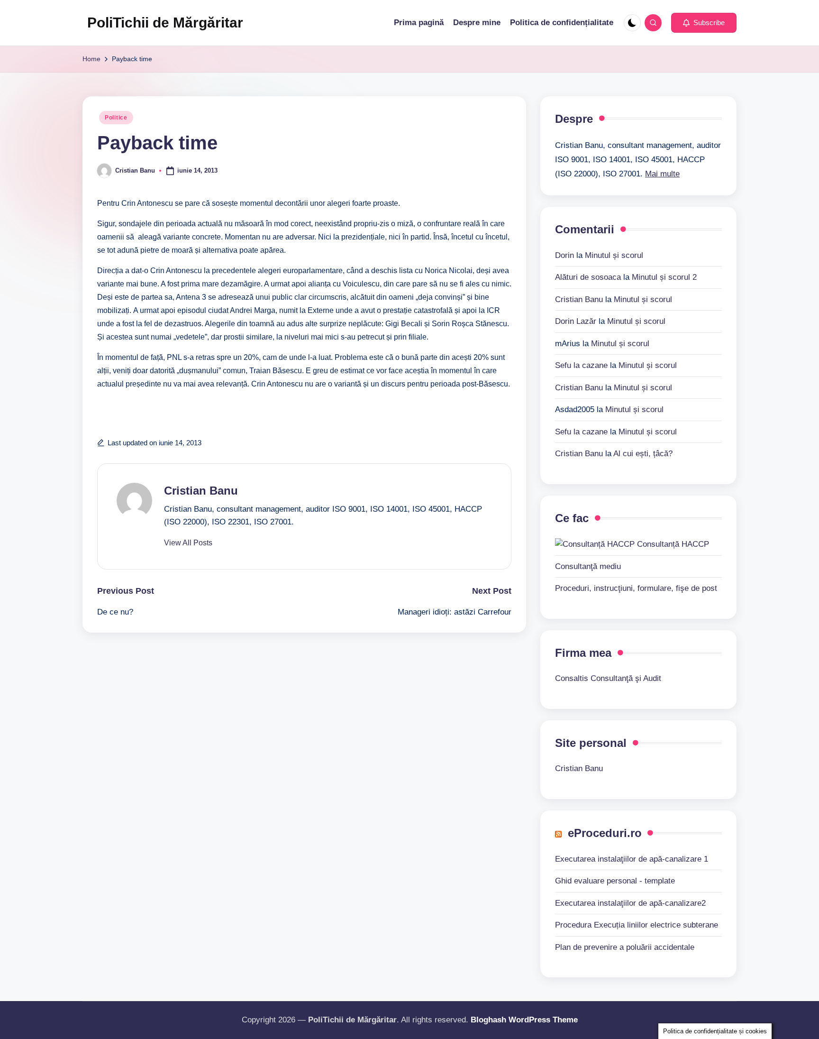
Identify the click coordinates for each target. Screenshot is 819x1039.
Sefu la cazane (581, 365)
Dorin (564, 255)
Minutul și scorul (614, 255)
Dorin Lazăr (575, 321)
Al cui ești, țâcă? (643, 453)
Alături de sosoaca (588, 277)
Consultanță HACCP (672, 544)
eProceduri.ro (605, 833)
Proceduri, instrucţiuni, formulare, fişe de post (636, 588)
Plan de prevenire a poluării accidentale (624, 947)
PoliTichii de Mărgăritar (165, 22)
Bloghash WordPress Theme (524, 1019)
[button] (704, 23)
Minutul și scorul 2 (664, 277)
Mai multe (662, 173)
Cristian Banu (201, 490)
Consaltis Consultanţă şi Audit (608, 678)
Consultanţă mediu (588, 566)
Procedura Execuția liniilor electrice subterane (636, 924)
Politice (116, 117)
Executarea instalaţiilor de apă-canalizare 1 (631, 859)
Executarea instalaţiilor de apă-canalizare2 (630, 903)
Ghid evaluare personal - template (615, 880)
